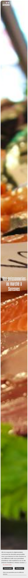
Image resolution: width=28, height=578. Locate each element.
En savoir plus (7, 564)
